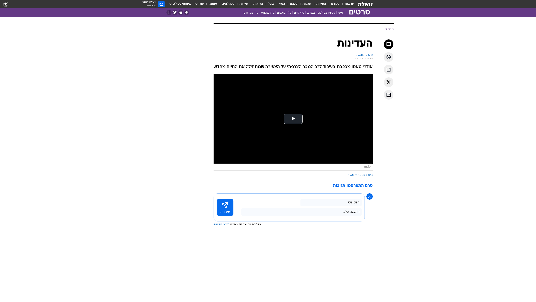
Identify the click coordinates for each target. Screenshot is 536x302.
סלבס (294, 4)
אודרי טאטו (354, 175)
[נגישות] (5, 4)
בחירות (321, 4)
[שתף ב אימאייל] (388, 95)
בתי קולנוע (267, 13)
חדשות (349, 4)
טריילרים (299, 13)
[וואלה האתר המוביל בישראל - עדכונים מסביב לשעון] (365, 4)
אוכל (271, 4)
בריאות (258, 4)
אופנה (213, 4)
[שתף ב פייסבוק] (388, 69)
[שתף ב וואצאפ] (388, 57)
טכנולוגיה (228, 4)
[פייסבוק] (169, 12)
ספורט (335, 4)
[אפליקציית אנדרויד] (186, 12)
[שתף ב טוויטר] (388, 82)
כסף (282, 4)
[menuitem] (347, 4)
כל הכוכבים (284, 13)
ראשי (341, 13)
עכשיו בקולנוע (326, 13)
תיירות (244, 4)
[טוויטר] (175, 12)
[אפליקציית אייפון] (180, 12)
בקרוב (311, 13)
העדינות (368, 175)
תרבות (307, 4)
